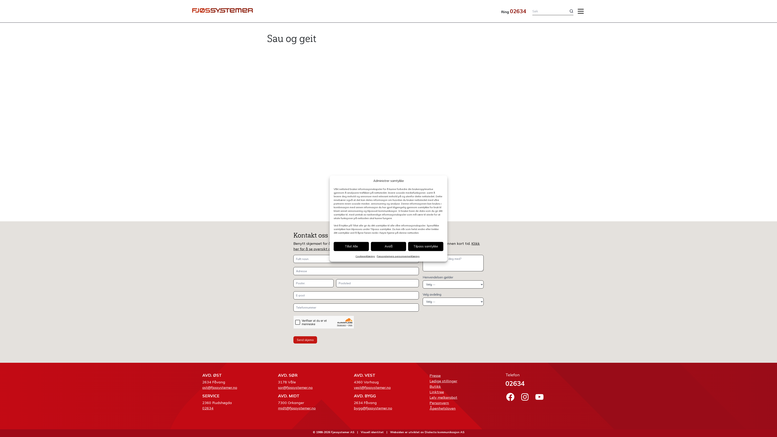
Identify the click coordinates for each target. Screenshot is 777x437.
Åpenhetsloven (443, 408)
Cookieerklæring (365, 256)
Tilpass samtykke (425, 246)
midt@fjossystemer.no (297, 408)
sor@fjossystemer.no (295, 387)
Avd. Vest (364, 375)
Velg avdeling (432, 294)
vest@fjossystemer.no (372, 387)
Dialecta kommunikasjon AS (444, 432)
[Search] (568, 11)
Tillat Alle (351, 246)
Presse (435, 375)
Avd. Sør (287, 375)
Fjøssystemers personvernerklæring (398, 256)
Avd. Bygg (365, 395)
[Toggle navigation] (581, 11)
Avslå (389, 246)
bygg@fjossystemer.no (373, 408)
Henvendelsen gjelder (438, 277)
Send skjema (305, 340)
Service (210, 395)
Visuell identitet (372, 432)
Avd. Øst (212, 375)
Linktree (437, 392)
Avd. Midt (288, 395)
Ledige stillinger (443, 381)
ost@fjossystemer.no (219, 387)
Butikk (435, 386)
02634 (518, 11)
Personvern (439, 403)
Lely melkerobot (443, 397)
